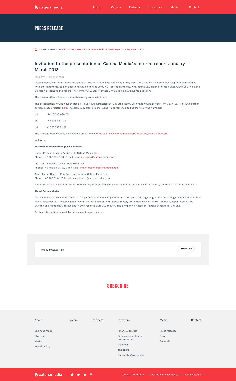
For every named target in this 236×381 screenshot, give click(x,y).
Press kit (165, 341)
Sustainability (43, 346)
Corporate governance (131, 355)
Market (39, 341)
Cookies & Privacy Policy (164, 374)
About (96, 7)
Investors (154, 7)
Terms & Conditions (132, 374)
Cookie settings (192, 374)
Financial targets (127, 330)
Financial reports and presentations (130, 338)
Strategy (39, 336)
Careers (116, 7)
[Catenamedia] (36, 49)
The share (123, 349)
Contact (194, 7)
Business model (44, 330)
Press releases (168, 330)
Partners (134, 7)
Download (186, 248)
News (163, 336)
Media (174, 7)
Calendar (123, 344)
